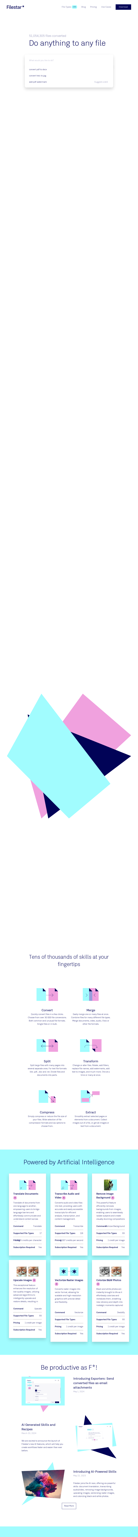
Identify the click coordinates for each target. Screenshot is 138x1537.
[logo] (15, 7)
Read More (69, 1506)
